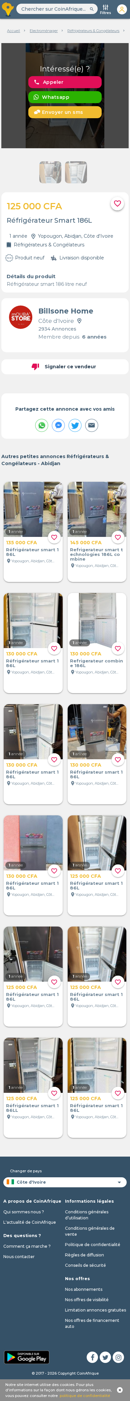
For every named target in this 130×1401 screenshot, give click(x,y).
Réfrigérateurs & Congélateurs (93, 30)
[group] (65, 95)
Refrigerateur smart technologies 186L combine (96, 554)
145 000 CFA (86, 543)
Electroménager (44, 30)
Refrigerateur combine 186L (96, 663)
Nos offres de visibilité (87, 1299)
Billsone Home (65, 311)
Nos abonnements (83, 1289)
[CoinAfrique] (8, 9)
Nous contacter (19, 1256)
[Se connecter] (122, 9)
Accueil (13, 30)
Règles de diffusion (84, 1254)
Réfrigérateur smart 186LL (32, 1108)
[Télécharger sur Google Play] (26, 1356)
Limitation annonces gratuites (95, 1310)
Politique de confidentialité (92, 1244)
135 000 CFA (21, 543)
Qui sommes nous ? (23, 1211)
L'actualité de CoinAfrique (29, 1222)
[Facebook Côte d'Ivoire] (92, 1357)
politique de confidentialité (85, 1395)
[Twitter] (105, 1357)
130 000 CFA (21, 654)
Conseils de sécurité (85, 1265)
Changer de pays (26, 1171)
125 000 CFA (85, 876)
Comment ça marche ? (27, 1246)
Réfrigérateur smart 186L (32, 552)
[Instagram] (118, 1357)
